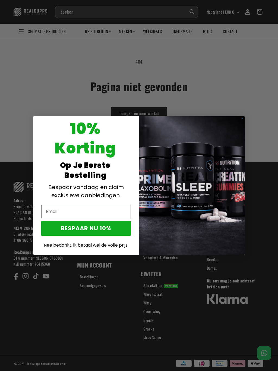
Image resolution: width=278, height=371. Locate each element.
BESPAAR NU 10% (86, 228)
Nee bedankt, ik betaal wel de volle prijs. (86, 245)
